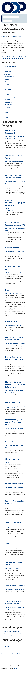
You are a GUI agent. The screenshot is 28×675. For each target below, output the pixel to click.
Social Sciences (21, 633)
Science (14, 633)
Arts (10, 36)
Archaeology (8, 635)
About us (16, 668)
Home (3, 36)
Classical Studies (16, 36)
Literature (17, 631)
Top (7, 36)
